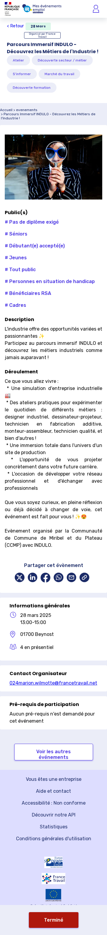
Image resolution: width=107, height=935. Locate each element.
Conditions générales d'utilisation (53, 838)
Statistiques (53, 827)
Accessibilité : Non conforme (54, 803)
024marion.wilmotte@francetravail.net (53, 683)
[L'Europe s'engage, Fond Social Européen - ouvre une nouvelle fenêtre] (53, 862)
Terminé (53, 920)
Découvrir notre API (53, 815)
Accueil (6, 110)
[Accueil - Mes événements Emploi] (42, 9)
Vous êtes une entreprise (53, 779)
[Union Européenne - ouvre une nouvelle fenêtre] (53, 895)
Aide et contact (53, 791)
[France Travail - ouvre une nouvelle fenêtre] (53, 878)
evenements (26, 110)
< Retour (15, 26)
